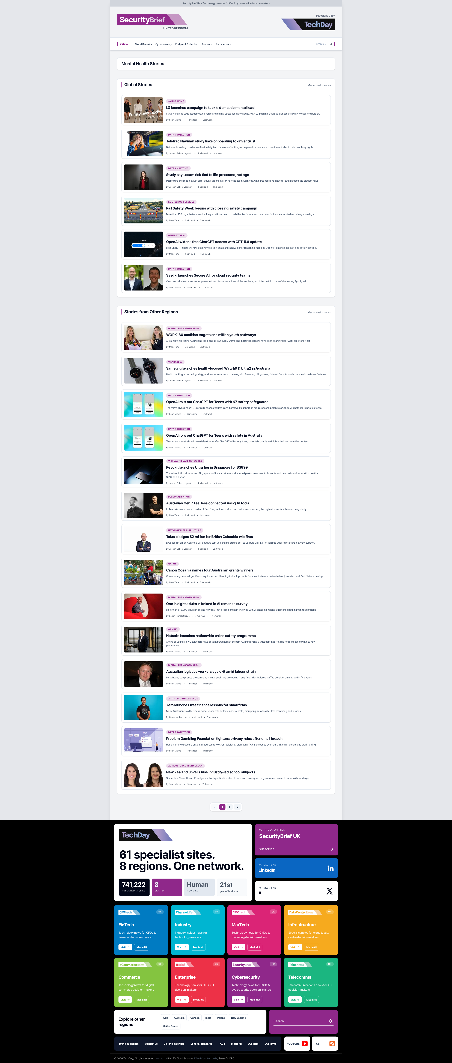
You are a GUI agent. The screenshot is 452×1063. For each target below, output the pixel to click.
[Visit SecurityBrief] (249, 965)
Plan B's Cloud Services (180, 1058)
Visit (123, 947)
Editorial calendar (174, 1043)
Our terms (270, 1043)
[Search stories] (331, 1021)
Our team (253, 1043)
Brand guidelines (129, 1043)
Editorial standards (201, 1043)
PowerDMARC (226, 1058)
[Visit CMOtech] (249, 912)
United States (170, 1026)
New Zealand (238, 1017)
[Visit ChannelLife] (192, 912)
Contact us (151, 1043)
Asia (165, 1017)
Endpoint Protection (186, 44)
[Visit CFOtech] (135, 912)
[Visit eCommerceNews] (135, 965)
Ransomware (223, 44)
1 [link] (222, 807)
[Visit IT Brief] (192, 965)
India (208, 1017)
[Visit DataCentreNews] (305, 912)
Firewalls (207, 44)
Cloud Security (143, 44)
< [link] (215, 807)
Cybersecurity (163, 44)
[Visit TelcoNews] (305, 965)
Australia (179, 1017)
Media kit (141, 947)
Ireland (221, 1017)
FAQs (222, 1043)
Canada (194, 1017)
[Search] (331, 44)
